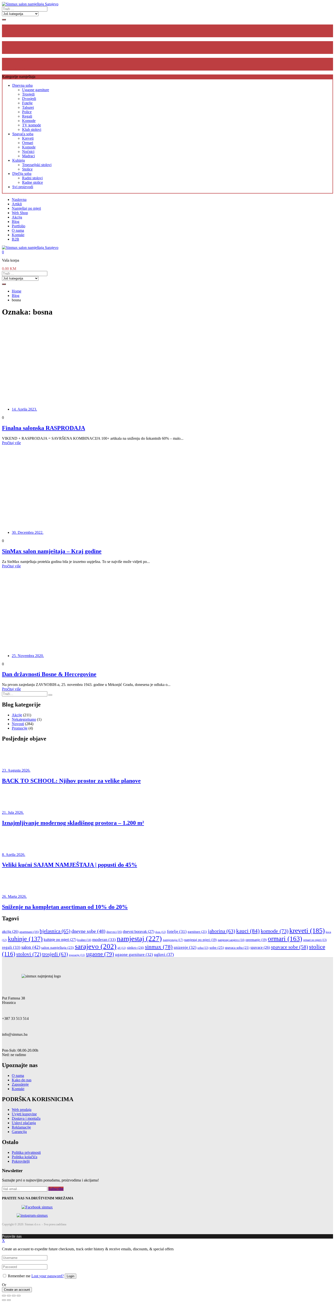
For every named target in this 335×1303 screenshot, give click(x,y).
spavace (260, 947)
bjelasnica (55, 931)
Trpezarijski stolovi (37, 165)
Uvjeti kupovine (24, 1114)
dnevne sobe (88, 931)
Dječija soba (21, 173)
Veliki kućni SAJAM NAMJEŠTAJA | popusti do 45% (69, 865)
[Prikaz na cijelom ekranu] (14, 1295)
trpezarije (77, 955)
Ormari (27, 143)
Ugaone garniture (35, 90)
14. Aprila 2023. (24, 409)
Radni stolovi (32, 178)
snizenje (185, 947)
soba (202, 948)
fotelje (177, 931)
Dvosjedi (29, 99)
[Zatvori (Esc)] (4, 1295)
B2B (15, 239)
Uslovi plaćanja (24, 1123)
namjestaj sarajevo (231, 940)
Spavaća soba (22, 134)
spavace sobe (289, 947)
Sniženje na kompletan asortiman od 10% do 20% (65, 907)
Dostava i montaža (26, 1118)
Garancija (19, 1132)
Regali (27, 116)
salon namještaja (57, 948)
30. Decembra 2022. (27, 532)
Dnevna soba (22, 85)
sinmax (159, 947)
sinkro (135, 947)
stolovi (28, 954)
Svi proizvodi (22, 187)
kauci (248, 931)
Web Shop (20, 213)
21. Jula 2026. (13, 812)
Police (27, 112)
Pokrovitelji (21, 1161)
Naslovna (19, 199)
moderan (104, 939)
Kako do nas (21, 1080)
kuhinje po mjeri (60, 940)
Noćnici (28, 151)
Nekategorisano (24, 719)
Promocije (19, 728)
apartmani (29, 932)
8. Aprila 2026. (13, 854)
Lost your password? (47, 1276)
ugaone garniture (134, 954)
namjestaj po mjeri (200, 940)
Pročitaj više (11, 443)
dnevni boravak (138, 931)
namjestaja (173, 940)
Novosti (18, 724)
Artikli (17, 204)
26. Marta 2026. (14, 896)
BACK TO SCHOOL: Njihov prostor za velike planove (71, 781)
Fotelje (27, 103)
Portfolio (18, 226)
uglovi (164, 954)
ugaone (100, 954)
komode (274, 931)
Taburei (28, 107)
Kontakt (18, 235)
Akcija (17, 217)
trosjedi (55, 954)
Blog (15, 221)
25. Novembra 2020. (28, 656)
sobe (216, 947)
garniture (197, 932)
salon (30, 947)
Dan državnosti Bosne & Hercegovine (49, 674)
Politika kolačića (24, 1157)
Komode (29, 121)
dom (160, 931)
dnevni (114, 932)
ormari (285, 938)
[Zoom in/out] (19, 1295)
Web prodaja (21, 1110)
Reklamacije (21, 1127)
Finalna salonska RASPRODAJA (43, 428)
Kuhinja (18, 160)
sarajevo (95, 946)
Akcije (17, 715)
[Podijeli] (9, 1295)
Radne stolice (32, 182)
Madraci (28, 156)
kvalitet (84, 940)
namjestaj (139, 938)
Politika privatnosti (26, 1152)
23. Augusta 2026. (16, 770)
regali (11, 947)
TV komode (31, 125)
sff (121, 947)
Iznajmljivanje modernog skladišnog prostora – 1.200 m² (73, 823)
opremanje (256, 940)
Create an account (17, 1289)
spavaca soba (237, 948)
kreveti (307, 930)
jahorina (221, 931)
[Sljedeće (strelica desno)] (9, 1300)
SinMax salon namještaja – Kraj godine (52, 551)
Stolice (27, 169)
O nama (18, 230)
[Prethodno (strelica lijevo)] (4, 1300)
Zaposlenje (20, 1084)
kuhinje (25, 938)
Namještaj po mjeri (26, 208)
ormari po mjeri (315, 940)
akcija (10, 931)
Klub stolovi (31, 129)
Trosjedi (28, 94)
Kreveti (28, 138)
